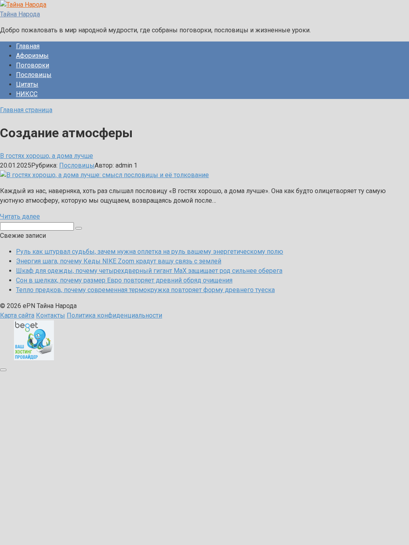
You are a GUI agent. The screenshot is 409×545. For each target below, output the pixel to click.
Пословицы (34, 75)
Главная (28, 46)
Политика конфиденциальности (114, 315)
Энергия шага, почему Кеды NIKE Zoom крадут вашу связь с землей (118, 261)
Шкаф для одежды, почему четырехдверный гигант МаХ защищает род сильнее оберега (149, 270)
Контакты (50, 315)
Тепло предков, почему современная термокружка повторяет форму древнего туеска (145, 290)
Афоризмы (32, 55)
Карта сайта (17, 315)
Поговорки (32, 65)
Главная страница (26, 110)
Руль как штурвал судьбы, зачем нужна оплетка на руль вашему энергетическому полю (149, 251)
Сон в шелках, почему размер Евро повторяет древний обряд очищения (124, 280)
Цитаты (27, 84)
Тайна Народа (20, 14)
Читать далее (20, 216)
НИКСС (27, 94)
